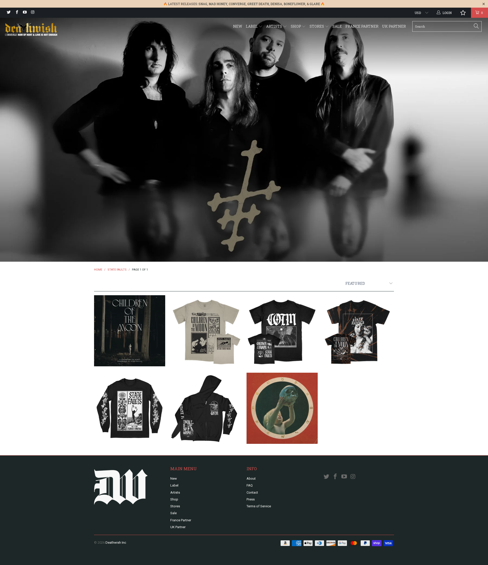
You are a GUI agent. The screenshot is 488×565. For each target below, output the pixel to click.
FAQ (250, 485)
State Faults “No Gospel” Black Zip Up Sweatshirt (205, 408)
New (237, 26)
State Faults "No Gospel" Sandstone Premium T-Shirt (205, 330)
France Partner (361, 26)
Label (252, 26)
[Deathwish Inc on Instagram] (32, 12)
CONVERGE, (238, 4)
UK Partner (394, 26)
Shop (296, 26)
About (251, 478)
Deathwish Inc (115, 542)
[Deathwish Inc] (41, 30)
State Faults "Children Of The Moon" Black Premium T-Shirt (282, 330)
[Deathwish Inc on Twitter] (8, 12)
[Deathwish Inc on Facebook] (16, 12)
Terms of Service (259, 506)
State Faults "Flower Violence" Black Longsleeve (129, 408)
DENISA (276, 4)
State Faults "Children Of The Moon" (129, 330)
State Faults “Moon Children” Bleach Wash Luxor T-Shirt (358, 330)
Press (251, 499)
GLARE (315, 4)
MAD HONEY (218, 4)
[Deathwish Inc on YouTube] (24, 12)
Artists (274, 26)
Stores (317, 26)
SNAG (203, 4)
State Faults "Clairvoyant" (282, 408)
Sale (337, 26)
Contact (252, 492)
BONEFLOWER (294, 4)
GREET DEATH (258, 4)
